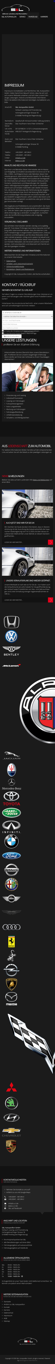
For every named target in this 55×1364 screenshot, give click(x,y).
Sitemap (7, 1321)
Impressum (8, 1315)
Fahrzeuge (33, 16)
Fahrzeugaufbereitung (14, 412)
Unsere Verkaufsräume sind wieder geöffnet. (28, 580)
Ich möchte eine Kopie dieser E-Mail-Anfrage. (20, 333)
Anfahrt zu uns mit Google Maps (18, 1192)
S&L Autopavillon (9, 16)
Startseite (7, 1301)
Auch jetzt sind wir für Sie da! (20, 522)
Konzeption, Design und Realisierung (20, 269)
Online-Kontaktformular (15, 266)
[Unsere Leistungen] (27, 377)
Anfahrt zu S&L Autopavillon (14, 1304)
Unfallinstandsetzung (14, 415)
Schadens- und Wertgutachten (17, 417)
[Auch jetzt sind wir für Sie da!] (27, 504)
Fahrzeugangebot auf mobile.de (16, 1248)
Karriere (44, 16)
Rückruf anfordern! (12, 336)
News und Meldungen (41, 480)
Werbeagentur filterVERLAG (28, 1360)
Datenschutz (11, 261)
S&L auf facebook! (15, 1208)
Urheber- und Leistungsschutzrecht (19, 263)
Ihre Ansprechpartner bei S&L (15, 1239)
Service (22, 16)
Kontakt (7, 1307)
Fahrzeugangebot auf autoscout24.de (18, 1245)
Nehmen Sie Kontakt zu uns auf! (18, 1189)
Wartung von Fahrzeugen (15, 409)
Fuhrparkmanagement (14, 404)
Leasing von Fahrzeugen (15, 401)
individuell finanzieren (14, 398)
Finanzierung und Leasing (16, 395)
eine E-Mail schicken (24, 1283)
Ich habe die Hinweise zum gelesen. (22, 331)
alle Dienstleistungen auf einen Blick (17, 1242)
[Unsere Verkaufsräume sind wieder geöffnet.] (27, 561)
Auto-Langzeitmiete (13, 406)
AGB (5, 1318)
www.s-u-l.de (20, 160)
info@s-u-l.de (20, 158)
